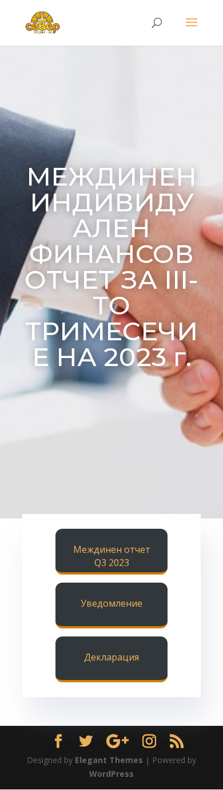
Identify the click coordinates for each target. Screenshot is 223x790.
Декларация (111, 657)
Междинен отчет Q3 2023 (111, 556)
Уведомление (111, 603)
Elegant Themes (109, 759)
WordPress (111, 773)
